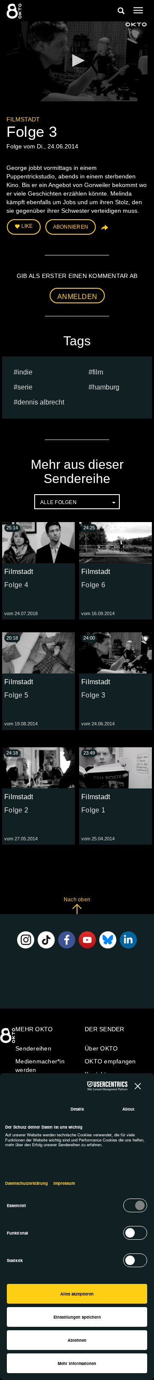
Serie (25, 387)
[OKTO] (15, 10)
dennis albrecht (41, 402)
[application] (77, 61)
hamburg (105, 387)
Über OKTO (101, 1048)
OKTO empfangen (110, 1061)
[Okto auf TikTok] (46, 939)
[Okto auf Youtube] (87, 939)
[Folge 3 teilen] (104, 230)
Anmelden (77, 296)
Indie (25, 372)
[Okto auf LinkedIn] (128, 939)
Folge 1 (93, 810)
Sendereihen (33, 1048)
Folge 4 (16, 585)
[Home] (8, 1038)
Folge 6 (93, 585)
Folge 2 (16, 810)
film (97, 372)
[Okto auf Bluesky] (107, 939)
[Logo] (136, 24)
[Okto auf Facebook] (66, 939)
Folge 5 (16, 695)
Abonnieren (71, 227)
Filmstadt (23, 119)
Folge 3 (93, 695)
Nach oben (77, 900)
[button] (77, 60)
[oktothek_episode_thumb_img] (38, 542)
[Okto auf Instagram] (25, 939)
